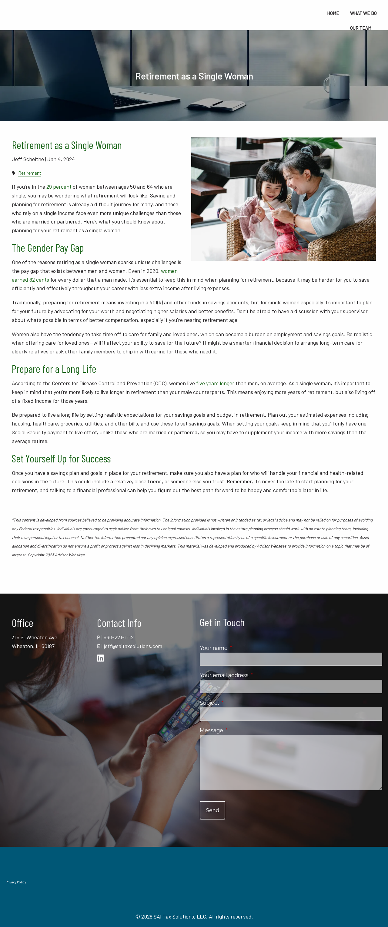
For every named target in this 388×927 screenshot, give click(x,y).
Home (333, 13)
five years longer (215, 383)
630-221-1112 (119, 637)
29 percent (59, 186)
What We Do (363, 13)
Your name (241, 648)
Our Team (360, 28)
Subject (236, 703)
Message (238, 730)
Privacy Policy (16, 882)
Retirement (29, 173)
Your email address (251, 675)
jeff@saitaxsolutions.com (133, 646)
